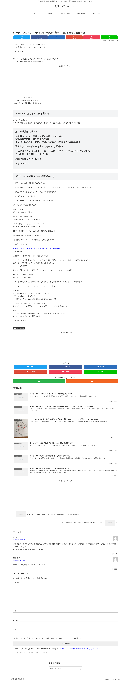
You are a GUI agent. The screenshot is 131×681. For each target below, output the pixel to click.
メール (15, 620)
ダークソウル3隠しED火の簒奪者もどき (29, 103)
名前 (14, 611)
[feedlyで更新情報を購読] (39, 381)
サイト (15, 629)
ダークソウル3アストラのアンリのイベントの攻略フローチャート (37, 248)
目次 (25, 97)
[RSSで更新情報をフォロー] (92, 381)
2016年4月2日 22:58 (19, 560)
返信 (115, 554)
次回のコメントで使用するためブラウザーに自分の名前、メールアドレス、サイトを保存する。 (48, 638)
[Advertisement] (65, 24)
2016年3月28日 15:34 (19, 539)
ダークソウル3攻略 (19, 328)
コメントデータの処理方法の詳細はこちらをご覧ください (81, 649)
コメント (16, 582)
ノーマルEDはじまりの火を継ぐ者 (27, 100)
